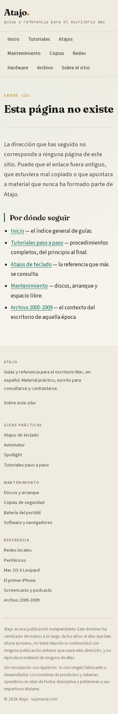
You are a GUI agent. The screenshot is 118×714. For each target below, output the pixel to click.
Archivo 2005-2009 (31, 308)
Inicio (13, 39)
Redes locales (18, 550)
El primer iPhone (20, 580)
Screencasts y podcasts (28, 590)
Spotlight (13, 454)
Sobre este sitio (20, 402)
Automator (14, 444)
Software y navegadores (28, 522)
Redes (79, 53)
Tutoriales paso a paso (37, 243)
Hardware (18, 67)
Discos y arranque (21, 492)
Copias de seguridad (24, 502)
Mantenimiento (24, 53)
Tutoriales (39, 39)
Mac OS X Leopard (22, 570)
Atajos (66, 39)
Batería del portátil (22, 512)
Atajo (16, 12)
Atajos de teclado (31, 265)
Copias (56, 53)
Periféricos (15, 560)
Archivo (45, 67)
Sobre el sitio (76, 67)
